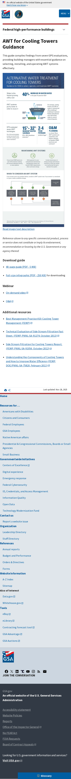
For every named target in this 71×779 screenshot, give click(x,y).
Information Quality (14, 497)
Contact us (6, 515)
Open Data (9, 504)
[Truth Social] (22, 671)
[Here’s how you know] (35, 4)
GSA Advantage (11, 634)
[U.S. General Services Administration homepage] (12, 14)
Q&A (8, 301)
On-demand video (16, 292)
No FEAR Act (10, 733)
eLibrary (7, 620)
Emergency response (14, 478)
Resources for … (10, 405)
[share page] (9, 390)
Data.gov (8, 596)
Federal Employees (13, 424)
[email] (45, 671)
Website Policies (12, 715)
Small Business (11, 454)
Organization (8, 526)
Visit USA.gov (11, 760)
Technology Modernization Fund (21, 510)
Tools (3, 608)
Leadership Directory (14, 532)
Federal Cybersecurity (15, 484)
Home (3, 396)
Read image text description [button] (19, 229)
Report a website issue (15, 521)
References (7, 543)
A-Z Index (8, 579)
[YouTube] (28, 671)
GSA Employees (11, 430)
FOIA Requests (11, 739)
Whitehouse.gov (12, 603)
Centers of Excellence (15, 465)
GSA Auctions (10, 640)
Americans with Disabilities (18, 411)
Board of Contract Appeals (18, 744)
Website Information (13, 573)
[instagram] (33, 671)
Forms (6, 568)
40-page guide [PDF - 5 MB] (21, 266)
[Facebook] (6, 671)
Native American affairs (16, 437)
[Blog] (38, 671)
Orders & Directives (13, 562)
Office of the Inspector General (21, 727)
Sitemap (7, 585)
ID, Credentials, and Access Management (25, 491)
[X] (11, 671)
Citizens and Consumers (16, 417)
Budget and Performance (17, 555)
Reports (7, 721)
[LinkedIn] (17, 671)
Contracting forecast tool (17, 627)
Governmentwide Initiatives (17, 459)
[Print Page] (5, 390)
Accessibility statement (17, 710)
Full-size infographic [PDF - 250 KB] (26, 275)
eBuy (5, 614)
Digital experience (13, 471)
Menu (63, 13)
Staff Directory (11, 538)
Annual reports (11, 549)
